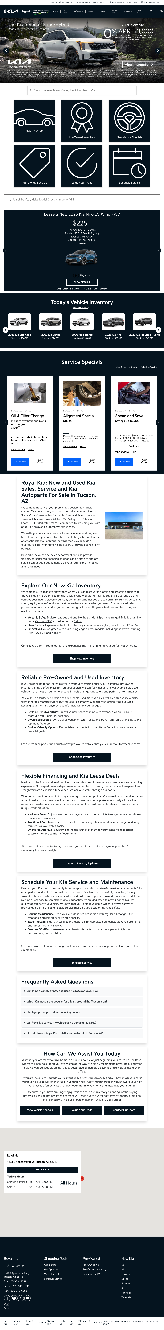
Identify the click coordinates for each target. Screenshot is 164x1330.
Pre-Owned (91, 1259)
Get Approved (51, 1269)
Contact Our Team (124, 1110)
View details (82, 282)
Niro (123, 1269)
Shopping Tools (56, 1259)
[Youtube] (27, 1298)
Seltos (78, 621)
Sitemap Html (51, 1322)
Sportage (104, 617)
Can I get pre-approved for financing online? (53, 1012)
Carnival (126, 1274)
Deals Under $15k (92, 1274)
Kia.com (98, 1322)
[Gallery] (82, 50)
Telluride (126, 617)
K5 (129, 625)
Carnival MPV (43, 621)
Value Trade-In (52, 1274)
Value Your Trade (82, 1110)
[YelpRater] (7, 1306)
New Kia (127, 1259)
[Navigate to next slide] (161, 50)
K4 (136, 625)
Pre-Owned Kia (91, 1265)
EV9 (30, 633)
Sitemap (42, 1322)
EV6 (36, 633)
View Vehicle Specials (40, 1110)
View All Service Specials (127, 367)
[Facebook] (7, 1298)
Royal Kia (6, 1322)
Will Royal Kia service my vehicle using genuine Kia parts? (61, 1022)
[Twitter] (20, 1298)
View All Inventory (81, 307)
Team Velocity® (122, 1321)
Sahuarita (59, 515)
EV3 (42, 633)
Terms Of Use (30, 1322)
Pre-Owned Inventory (94, 1269)
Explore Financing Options (82, 863)
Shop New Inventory (82, 658)
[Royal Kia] (18, 11)
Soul (123, 1288)
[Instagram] (14, 1298)
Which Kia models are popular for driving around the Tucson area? (67, 1001)
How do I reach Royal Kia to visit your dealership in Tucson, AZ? (65, 1033)
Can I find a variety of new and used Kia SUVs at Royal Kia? (62, 991)
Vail (31, 519)
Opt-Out (72, 1322)
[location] (110, 2)
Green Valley (44, 515)
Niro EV (56, 633)
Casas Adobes (53, 519)
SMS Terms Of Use (84, 1322)
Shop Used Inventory (82, 757)
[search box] (82, 90)
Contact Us (17, 1266)
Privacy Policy (16, 1322)
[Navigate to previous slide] (2, 50)
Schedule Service (149, 367)
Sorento (125, 1283)
